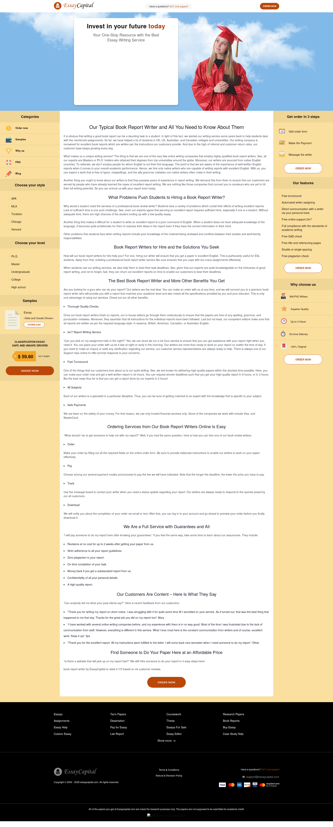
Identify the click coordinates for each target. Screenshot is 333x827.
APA (13, 198)
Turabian (16, 214)
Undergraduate (20, 272)
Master (15, 264)
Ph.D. (14, 256)
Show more (164, 740)
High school (18, 287)
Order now (269, 6)
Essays (58, 714)
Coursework (173, 714)
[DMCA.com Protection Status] (166, 815)
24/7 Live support (179, 6)
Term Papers (118, 714)
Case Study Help (233, 734)
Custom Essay (62, 734)
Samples (20, 139)
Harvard (16, 229)
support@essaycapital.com (262, 777)
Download (34, 324)
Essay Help (60, 727)
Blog (18, 173)
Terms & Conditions (169, 769)
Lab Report (117, 734)
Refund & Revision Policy (169, 775)
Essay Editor (174, 734)
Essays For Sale (176, 727)
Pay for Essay (118, 727)
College (16, 279)
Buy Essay (229, 727)
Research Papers (233, 714)
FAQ (17, 162)
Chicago (16, 222)
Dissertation (117, 721)
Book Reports (231, 721)
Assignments (61, 721)
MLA (14, 206)
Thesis (170, 721)
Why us (19, 150)
